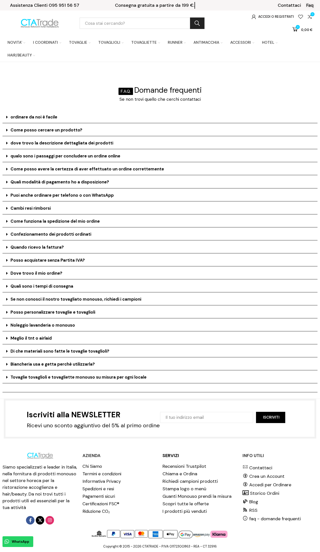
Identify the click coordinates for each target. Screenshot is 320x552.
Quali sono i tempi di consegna (41, 286)
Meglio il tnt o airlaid (31, 338)
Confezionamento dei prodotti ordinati (50, 234)
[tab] (160, 117)
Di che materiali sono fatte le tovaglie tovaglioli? (59, 351)
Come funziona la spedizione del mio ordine (55, 221)
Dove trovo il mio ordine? (36, 273)
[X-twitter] (40, 520)
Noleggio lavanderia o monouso (42, 325)
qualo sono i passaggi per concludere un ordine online (65, 156)
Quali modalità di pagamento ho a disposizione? (59, 182)
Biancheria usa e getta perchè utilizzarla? (52, 364)
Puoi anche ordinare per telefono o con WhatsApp (62, 195)
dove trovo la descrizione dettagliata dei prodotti (61, 143)
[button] (289, 5)
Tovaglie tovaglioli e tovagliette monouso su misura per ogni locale (78, 377)
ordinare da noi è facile (33, 117)
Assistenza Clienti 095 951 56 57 (44, 5)
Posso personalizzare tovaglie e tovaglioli (52, 312)
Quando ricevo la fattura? (37, 247)
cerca (197, 23)
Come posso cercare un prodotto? (46, 130)
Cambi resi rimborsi (30, 208)
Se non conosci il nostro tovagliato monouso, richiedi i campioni (75, 299)
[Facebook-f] (30, 520)
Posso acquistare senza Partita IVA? (47, 260)
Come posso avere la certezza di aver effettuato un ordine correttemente (87, 169)
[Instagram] (50, 520)
